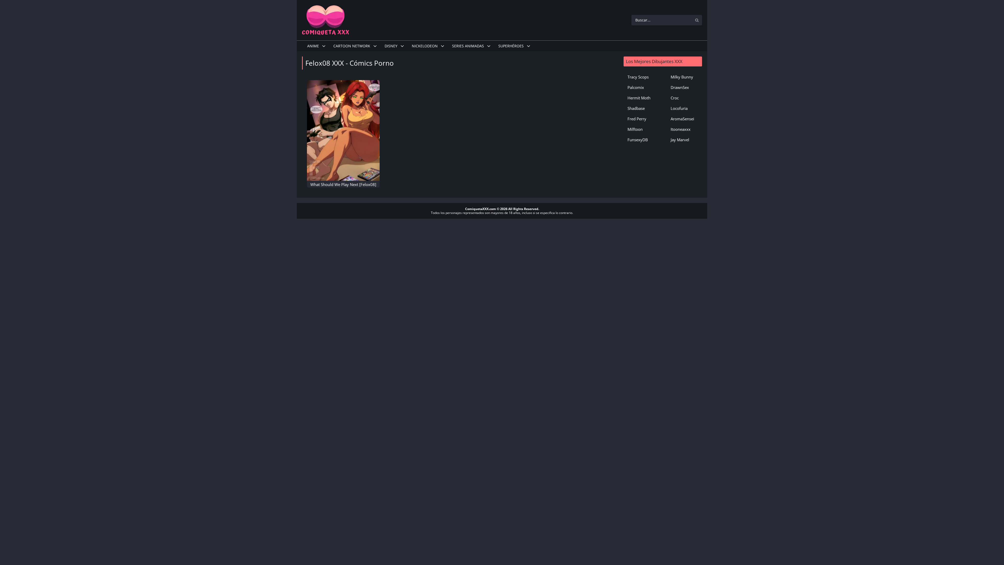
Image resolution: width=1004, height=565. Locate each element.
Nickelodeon (425, 45)
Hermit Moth (639, 97)
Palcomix (636, 87)
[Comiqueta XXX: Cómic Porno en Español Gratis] (325, 19)
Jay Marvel (680, 139)
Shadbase (636, 108)
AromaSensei (682, 118)
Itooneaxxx (681, 129)
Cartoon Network (351, 45)
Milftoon (635, 129)
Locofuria (679, 108)
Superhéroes (511, 45)
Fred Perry (637, 118)
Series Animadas (468, 45)
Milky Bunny (682, 77)
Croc (675, 97)
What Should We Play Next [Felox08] (343, 184)
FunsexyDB (638, 139)
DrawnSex (680, 87)
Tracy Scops (638, 77)
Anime (313, 45)
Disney (391, 45)
